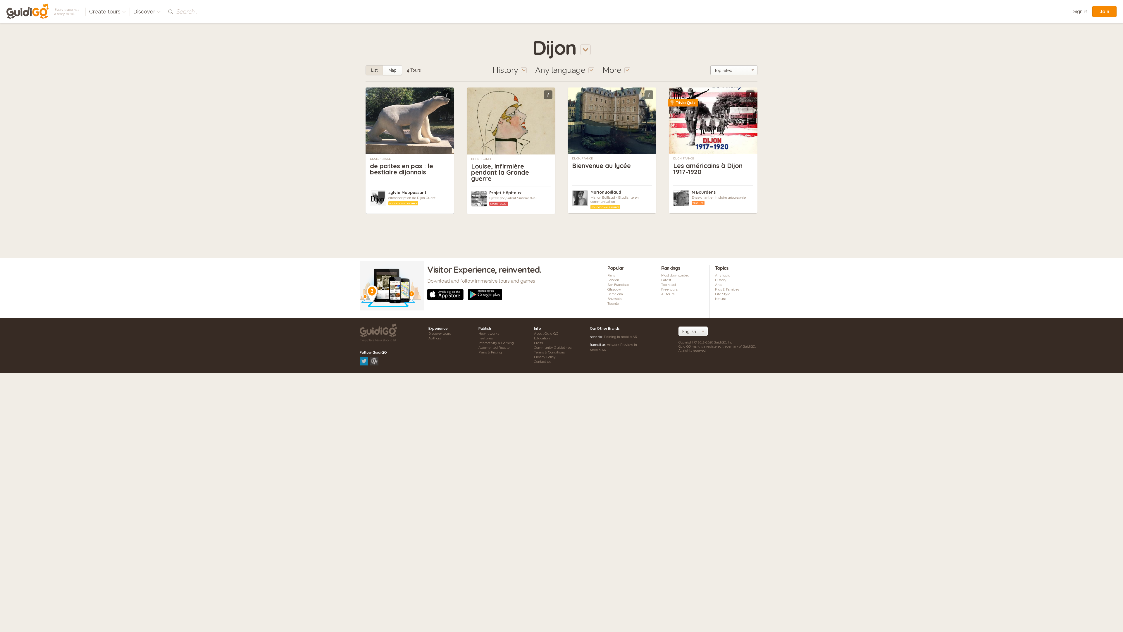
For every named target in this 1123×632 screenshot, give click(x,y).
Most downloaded (675, 275)
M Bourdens (704, 192)
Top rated (668, 285)
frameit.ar (597, 345)
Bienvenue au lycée (601, 166)
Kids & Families (727, 289)
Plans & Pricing (490, 352)
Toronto (613, 303)
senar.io (596, 337)
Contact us (542, 362)
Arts (718, 285)
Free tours (669, 289)
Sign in (1080, 11)
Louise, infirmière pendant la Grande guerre (500, 172)
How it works (488, 334)
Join (1104, 11)
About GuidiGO (546, 334)
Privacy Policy (545, 357)
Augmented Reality (494, 348)
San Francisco (618, 285)
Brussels (614, 299)
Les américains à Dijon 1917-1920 (708, 169)
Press (538, 343)
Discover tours (439, 334)
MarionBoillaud (605, 192)
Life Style (722, 294)
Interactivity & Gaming (496, 343)
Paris (611, 275)
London (613, 280)
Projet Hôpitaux (505, 192)
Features (485, 338)
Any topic (722, 275)
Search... (186, 11)
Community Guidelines (552, 348)
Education (542, 338)
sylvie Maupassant (407, 192)
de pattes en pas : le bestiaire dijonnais (401, 169)
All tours (667, 294)
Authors (434, 338)
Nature (720, 299)
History (720, 280)
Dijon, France (380, 158)
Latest (666, 280)
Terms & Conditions (549, 352)
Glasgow (614, 289)
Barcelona (615, 294)
